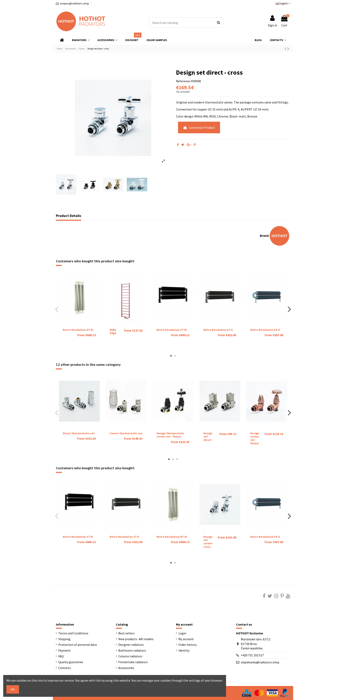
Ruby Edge (113, 331)
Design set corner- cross (208, 542)
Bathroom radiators (132, 650)
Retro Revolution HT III (78, 330)
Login (182, 633)
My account (186, 639)
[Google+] (189, 145)
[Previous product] (286, 49)
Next (289, 309)
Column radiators (130, 656)
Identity (183, 650)
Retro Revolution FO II (265, 330)
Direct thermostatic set (79, 433)
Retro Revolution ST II (218, 330)
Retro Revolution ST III (172, 330)
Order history (187, 645)
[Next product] (288, 49)
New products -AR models (136, 639)
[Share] (178, 145)
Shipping (64, 639)
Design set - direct (207, 436)
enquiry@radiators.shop (74, 3)
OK (13, 689)
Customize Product (202, 127)
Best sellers (126, 633)
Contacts (64, 668)
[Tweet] (182, 145)
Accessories (126, 668)
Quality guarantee (70, 662)
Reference (183, 81)
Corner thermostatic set (126, 433)
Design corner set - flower (254, 438)
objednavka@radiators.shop (260, 662)
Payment (64, 650)
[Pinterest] (195, 145)
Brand (264, 236)
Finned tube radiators (133, 662)
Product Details (68, 216)
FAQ (61, 656)
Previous (57, 309)
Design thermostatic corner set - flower (170, 434)
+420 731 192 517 (252, 655)
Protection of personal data (77, 645)
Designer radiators (131, 645)
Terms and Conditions (73, 633)
